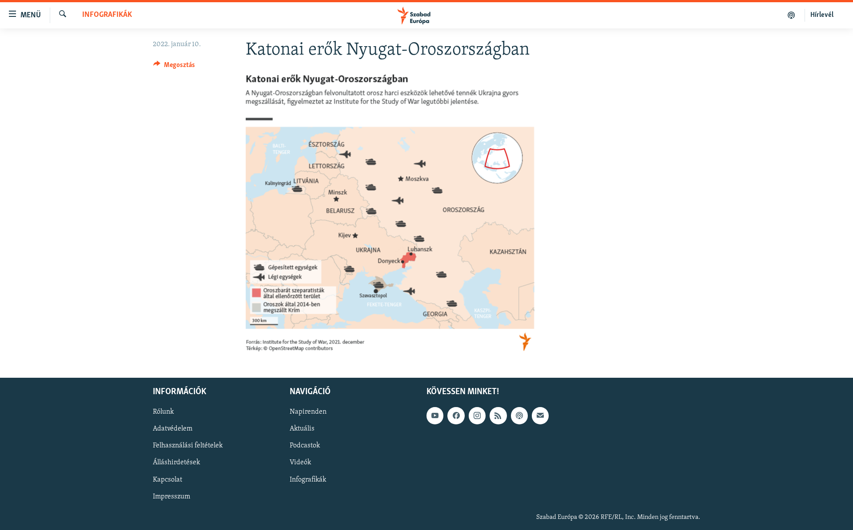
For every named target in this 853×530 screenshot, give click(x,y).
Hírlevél (821, 15)
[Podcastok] (791, 15)
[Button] (174, 67)
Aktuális (302, 428)
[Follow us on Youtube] (434, 415)
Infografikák (107, 15)
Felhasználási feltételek (188, 446)
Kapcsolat (167, 479)
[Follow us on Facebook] (455, 415)
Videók (300, 463)
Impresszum (171, 496)
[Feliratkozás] (540, 415)
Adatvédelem (172, 428)
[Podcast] (519, 415)
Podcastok (305, 446)
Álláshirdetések (176, 463)
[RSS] (498, 415)
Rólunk (163, 411)
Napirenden (308, 411)
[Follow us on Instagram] (477, 415)
